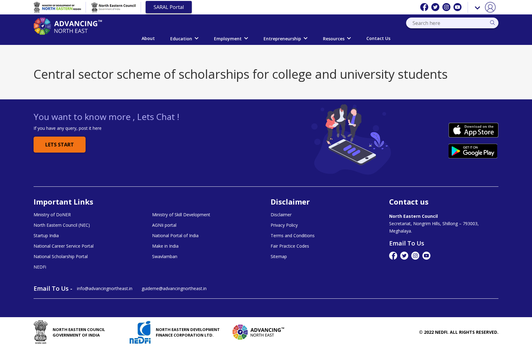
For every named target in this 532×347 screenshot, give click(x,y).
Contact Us (378, 38)
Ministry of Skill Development (181, 215)
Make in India (165, 246)
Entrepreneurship (282, 39)
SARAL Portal (169, 7)
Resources (334, 39)
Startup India (46, 235)
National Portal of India (175, 235)
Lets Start (59, 144)
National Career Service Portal (64, 246)
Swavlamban (164, 256)
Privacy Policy (284, 225)
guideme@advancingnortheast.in (174, 288)
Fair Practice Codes (290, 246)
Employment (228, 39)
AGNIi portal (164, 225)
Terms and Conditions (293, 235)
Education (181, 39)
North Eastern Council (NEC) (62, 225)
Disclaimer (281, 215)
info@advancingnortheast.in (104, 288)
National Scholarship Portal (61, 256)
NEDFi (40, 267)
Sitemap (279, 256)
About (148, 38)
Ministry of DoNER (52, 215)
